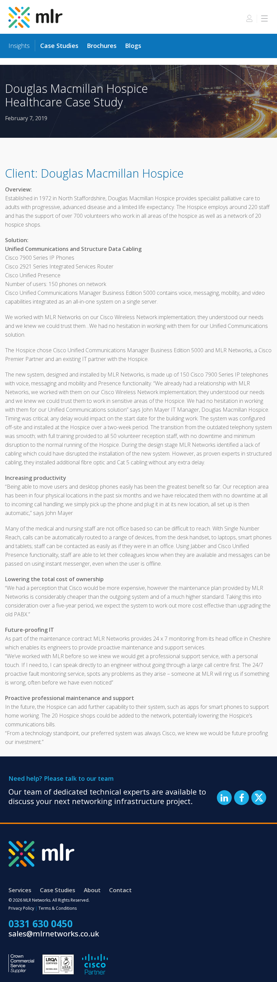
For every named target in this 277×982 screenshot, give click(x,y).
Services (19, 890)
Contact (120, 890)
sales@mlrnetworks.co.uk (53, 933)
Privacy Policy (21, 908)
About (92, 890)
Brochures (102, 46)
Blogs (133, 46)
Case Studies (59, 46)
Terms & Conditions (58, 908)
